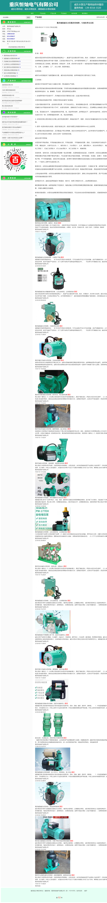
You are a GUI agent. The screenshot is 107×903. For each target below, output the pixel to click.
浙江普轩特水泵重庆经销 (11, 67)
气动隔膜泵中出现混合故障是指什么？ (13, 132)
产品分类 (53, 13)
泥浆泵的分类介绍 (7, 85)
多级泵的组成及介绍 (8, 95)
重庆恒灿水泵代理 (9, 55)
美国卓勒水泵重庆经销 (10, 70)
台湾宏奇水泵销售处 (10, 76)
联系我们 (85, 13)
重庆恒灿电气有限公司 (41, 229)
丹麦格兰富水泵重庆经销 (11, 61)
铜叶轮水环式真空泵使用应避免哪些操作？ (15, 122)
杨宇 (85, 891)
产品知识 (64, 13)
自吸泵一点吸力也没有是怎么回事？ (12, 138)
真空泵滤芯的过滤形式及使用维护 (12, 101)
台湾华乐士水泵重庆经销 (11, 64)
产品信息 (43, 13)
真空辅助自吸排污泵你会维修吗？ (12, 127)
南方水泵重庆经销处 (10, 73)
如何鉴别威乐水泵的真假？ (10, 117)
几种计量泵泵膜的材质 (8, 90)
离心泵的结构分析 (7, 106)
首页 (32, 13)
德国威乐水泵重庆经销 (10, 58)
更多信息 (37, 886)
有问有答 (74, 13)
